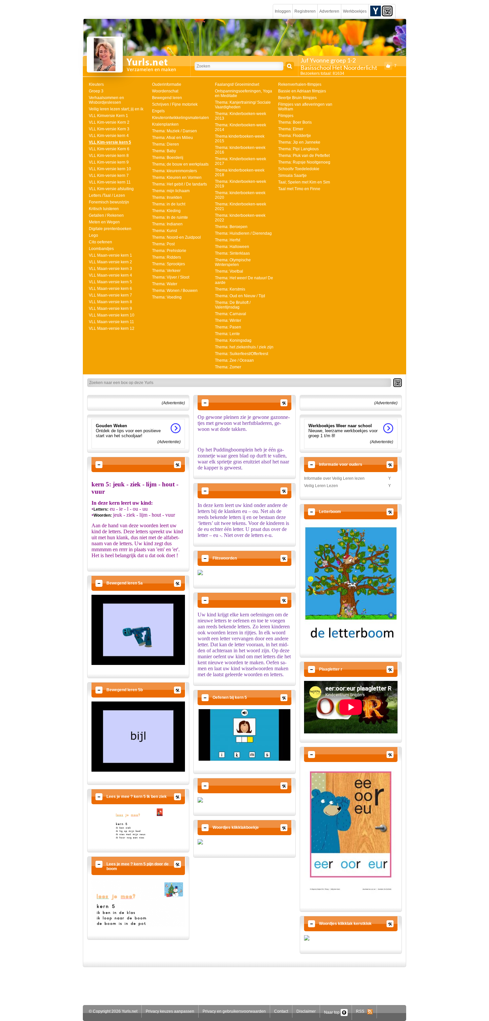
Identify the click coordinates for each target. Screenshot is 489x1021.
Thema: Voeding (167, 297)
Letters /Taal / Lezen (107, 195)
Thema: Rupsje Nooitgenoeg (304, 162)
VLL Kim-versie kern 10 (110, 169)
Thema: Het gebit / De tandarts (179, 184)
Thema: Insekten (167, 197)
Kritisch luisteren (104, 208)
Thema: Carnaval (230, 314)
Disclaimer (306, 1011)
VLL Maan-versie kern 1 (110, 255)
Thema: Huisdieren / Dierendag (243, 233)
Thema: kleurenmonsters (174, 171)
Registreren (305, 11)
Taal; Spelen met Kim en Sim (304, 182)
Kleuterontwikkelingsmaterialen (180, 117)
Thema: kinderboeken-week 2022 (240, 217)
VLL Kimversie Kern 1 (108, 115)
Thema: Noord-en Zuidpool (176, 237)
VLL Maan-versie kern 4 (110, 275)
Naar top (332, 1012)
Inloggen (283, 11)
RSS (361, 1011)
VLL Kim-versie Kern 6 (109, 149)
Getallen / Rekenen (106, 215)
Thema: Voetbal (229, 271)
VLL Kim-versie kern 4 (109, 135)
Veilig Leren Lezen (321, 485)
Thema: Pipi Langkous (298, 149)
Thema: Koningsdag (233, 340)
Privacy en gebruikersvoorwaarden (234, 1011)
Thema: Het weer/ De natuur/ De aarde (244, 280)
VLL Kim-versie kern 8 (109, 155)
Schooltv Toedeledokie (298, 169)
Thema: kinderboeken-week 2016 (240, 150)
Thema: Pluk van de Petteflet (304, 155)
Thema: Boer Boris (295, 122)
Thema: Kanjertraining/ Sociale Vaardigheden (243, 104)
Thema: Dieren (165, 144)
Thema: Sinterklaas (232, 253)
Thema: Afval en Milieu (172, 137)
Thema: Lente (227, 333)
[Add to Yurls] (375, 10)
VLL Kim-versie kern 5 (110, 142)
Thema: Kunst (164, 230)
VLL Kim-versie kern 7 (109, 175)
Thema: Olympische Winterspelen (233, 262)
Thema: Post (163, 244)
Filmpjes (285, 115)
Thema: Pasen (228, 327)
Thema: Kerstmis (230, 289)
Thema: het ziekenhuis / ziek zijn (244, 347)
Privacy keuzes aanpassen (170, 1011)
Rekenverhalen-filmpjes (299, 84)
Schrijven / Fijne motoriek (175, 104)
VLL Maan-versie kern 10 (111, 315)
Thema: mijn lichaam (171, 191)
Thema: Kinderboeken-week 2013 (240, 116)
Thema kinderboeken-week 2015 (239, 138)
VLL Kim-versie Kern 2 (109, 122)
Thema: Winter (228, 320)
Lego (93, 235)
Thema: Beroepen (231, 226)
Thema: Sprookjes (168, 264)
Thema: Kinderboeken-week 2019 (240, 184)
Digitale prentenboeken (110, 228)
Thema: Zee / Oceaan (234, 360)
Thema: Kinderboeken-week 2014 (240, 127)
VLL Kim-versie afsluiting (111, 189)
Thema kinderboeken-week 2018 (239, 172)
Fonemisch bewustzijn (109, 202)
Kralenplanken (165, 124)
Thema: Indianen (167, 224)
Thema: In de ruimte (170, 217)
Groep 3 (96, 91)
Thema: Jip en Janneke (299, 142)
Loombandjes (101, 248)
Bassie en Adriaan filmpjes (302, 91)
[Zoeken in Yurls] (289, 66)
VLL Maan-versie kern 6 (110, 288)
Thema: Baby (164, 151)
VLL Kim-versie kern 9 (109, 162)
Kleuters (96, 84)
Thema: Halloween (232, 246)
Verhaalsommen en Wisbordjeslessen (106, 100)
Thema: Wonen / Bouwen (175, 290)
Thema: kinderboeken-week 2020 (240, 195)
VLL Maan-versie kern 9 (110, 308)
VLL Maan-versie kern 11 (111, 321)
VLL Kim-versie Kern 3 (109, 129)
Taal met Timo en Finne (299, 189)
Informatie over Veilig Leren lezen (334, 478)
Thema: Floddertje (294, 135)
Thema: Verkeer (166, 270)
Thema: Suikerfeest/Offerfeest (241, 353)
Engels (158, 111)
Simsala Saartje (292, 175)
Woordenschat (165, 91)
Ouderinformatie (166, 84)
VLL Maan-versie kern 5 (110, 282)
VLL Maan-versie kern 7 (110, 295)
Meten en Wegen (104, 222)
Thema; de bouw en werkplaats (180, 164)
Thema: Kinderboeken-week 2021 (240, 206)
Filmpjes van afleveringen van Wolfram (305, 106)
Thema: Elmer (290, 129)
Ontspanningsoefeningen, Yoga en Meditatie (243, 93)
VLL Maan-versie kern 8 (110, 302)
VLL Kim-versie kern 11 (110, 182)
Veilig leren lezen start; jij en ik (116, 109)
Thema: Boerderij (167, 157)
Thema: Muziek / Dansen (174, 131)
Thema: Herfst (227, 240)
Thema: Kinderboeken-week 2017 (240, 161)
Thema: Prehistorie (169, 250)
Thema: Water (164, 284)
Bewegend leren (167, 97)
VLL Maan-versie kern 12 (111, 328)
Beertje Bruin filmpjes (297, 97)
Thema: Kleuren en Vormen (177, 177)
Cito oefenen (100, 242)
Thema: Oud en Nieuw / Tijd (240, 296)
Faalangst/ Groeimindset (237, 84)
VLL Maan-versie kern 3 (110, 268)
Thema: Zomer (228, 367)
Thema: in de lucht (168, 204)
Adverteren (329, 11)
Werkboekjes (355, 11)
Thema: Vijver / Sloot (170, 277)
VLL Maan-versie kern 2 (110, 262)
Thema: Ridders (166, 257)
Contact (281, 1011)
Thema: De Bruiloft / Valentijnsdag (232, 305)
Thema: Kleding (166, 210)
